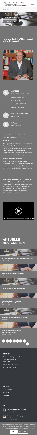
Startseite (6, 10)
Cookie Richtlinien (7, 389)
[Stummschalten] (33, 219)
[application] (18, 211)
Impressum (6, 395)
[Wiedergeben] (4, 219)
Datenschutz (6, 392)
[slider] (15, 218)
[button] (18, 211)
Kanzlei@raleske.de (17, 125)
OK (13, 431)
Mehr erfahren (22, 431)
